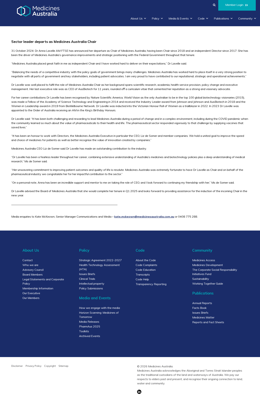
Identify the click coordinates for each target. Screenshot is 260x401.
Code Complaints (146, 265)
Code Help (142, 279)
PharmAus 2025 (89, 326)
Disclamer (17, 366)
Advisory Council (33, 269)
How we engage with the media (99, 308)
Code (201, 18)
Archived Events (89, 336)
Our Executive (31, 293)
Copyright (50, 366)
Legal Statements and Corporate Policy (43, 281)
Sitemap (63, 366)
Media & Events (179, 18)
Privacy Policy (33, 366)
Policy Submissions (91, 288)
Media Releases (89, 321)
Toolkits (84, 331)
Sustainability (200, 279)
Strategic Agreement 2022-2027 (100, 260)
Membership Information (37, 288)
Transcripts (143, 274)
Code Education (146, 269)
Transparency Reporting (151, 284)
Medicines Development (207, 265)
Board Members (32, 274)
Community (245, 18)
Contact (27, 260)
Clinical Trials (87, 279)
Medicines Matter (203, 317)
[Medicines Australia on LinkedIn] (191, 392)
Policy (155, 18)
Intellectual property (91, 283)
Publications (221, 18)
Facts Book (199, 308)
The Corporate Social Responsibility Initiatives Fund (214, 272)
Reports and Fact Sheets (208, 322)
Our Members (30, 298)
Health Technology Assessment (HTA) (99, 267)
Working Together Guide (207, 283)
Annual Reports (202, 303)
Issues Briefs (87, 274)
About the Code (146, 260)
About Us (137, 18)
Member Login (234, 5)
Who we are (30, 265)
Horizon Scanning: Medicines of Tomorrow (99, 315)
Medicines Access (203, 260)
